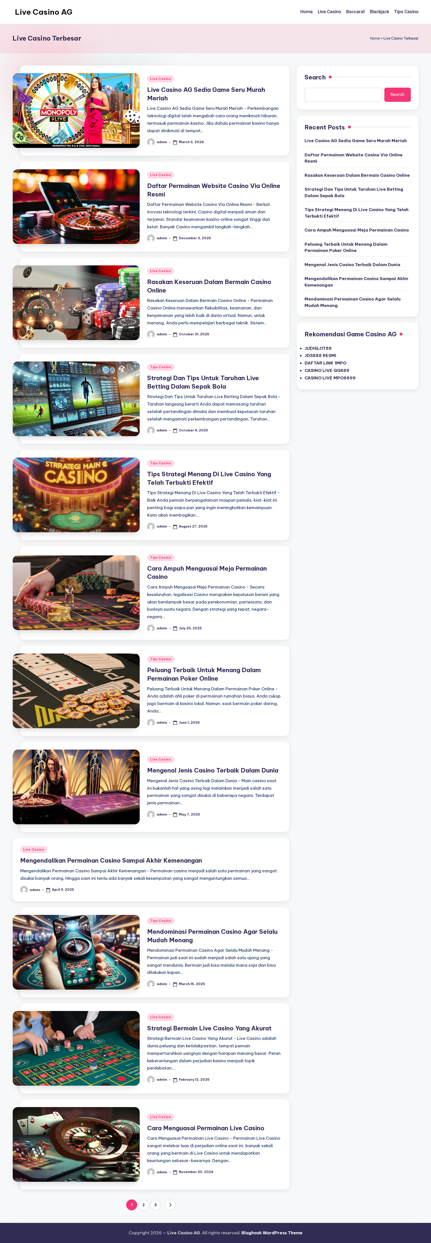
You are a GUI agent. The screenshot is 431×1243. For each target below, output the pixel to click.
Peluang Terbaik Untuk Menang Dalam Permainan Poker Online (346, 247)
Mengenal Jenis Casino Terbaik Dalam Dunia (212, 770)
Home (375, 38)
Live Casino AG (43, 12)
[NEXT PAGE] (170, 1204)
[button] (170, 1204)
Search (315, 77)
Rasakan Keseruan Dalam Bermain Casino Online (357, 175)
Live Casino (160, 79)
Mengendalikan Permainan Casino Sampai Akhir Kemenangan (111, 860)
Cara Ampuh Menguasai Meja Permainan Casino (357, 230)
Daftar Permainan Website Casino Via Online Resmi (354, 158)
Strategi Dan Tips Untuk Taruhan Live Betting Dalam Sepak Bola (354, 192)
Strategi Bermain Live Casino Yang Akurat (209, 1028)
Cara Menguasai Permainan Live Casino (205, 1128)
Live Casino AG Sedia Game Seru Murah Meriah (356, 140)
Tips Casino (160, 367)
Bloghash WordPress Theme (272, 1233)
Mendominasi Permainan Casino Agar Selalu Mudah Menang (353, 302)
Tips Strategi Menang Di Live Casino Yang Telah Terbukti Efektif (357, 213)
